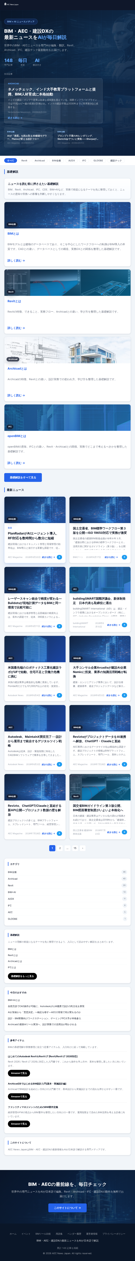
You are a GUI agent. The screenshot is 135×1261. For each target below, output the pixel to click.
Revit (24, 160)
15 (75, 848)
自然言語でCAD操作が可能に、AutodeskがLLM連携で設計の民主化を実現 (46, 1006)
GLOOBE (98, 160)
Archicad (40, 160)
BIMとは (13, 233)
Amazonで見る (19, 1073)
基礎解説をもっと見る (22, 976)
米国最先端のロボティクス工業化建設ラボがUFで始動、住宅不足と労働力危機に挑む (35, 672)
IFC (84, 160)
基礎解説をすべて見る (23, 477)
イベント (26, 1233)
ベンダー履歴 (74, 1233)
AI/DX (71, 160)
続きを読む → (48, 557)
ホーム (13, 1233)
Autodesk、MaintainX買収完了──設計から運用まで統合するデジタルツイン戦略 (35, 741)
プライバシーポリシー (113, 1233)
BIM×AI (12, 892)
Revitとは (14, 301)
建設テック (116, 160)
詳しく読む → (16, 260)
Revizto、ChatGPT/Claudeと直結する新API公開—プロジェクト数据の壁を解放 (35, 810)
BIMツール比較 (43, 1233)
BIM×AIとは (14, 1000)
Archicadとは (17, 368)
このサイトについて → (67, 1207)
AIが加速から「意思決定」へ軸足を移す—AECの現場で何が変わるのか (44, 1012)
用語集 (59, 1233)
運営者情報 (92, 1233)
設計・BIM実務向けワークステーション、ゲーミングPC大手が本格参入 (44, 1018)
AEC (10, 912)
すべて (10, 160)
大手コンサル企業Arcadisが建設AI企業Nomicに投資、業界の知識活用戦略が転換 (100, 672)
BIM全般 (56, 160)
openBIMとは (17, 436)
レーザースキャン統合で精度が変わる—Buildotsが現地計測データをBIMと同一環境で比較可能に (35, 603)
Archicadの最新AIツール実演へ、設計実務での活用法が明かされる (42, 1024)
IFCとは (12, 967)
